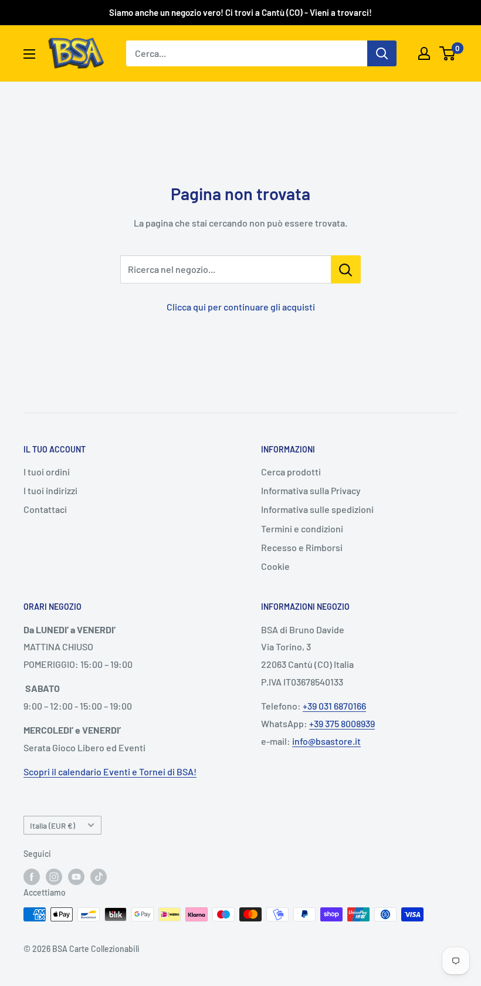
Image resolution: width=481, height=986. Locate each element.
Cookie (275, 566)
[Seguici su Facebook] (31, 877)
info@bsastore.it (326, 741)
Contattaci (45, 509)
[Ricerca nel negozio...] (346, 269)
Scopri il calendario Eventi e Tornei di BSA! (110, 771)
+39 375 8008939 (342, 723)
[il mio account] (424, 53)
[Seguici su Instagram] (54, 877)
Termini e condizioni (302, 528)
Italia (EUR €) (52, 825)
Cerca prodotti (291, 471)
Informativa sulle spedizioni (317, 509)
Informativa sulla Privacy (311, 490)
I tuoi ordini (46, 471)
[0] (448, 53)
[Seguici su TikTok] (98, 877)
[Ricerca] (382, 53)
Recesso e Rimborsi (302, 547)
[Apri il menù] (29, 54)
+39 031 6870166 (334, 705)
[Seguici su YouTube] (76, 877)
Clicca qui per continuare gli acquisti (241, 306)
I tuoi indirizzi (50, 490)
